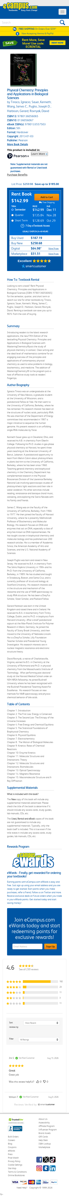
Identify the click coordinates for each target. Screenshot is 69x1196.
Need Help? (22, 1187)
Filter (11, 1039)
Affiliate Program (47, 1126)
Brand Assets (45, 1133)
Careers (11, 1140)
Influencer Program (48, 1129)
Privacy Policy (14, 1161)
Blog (10, 1143)
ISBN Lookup (45, 1143)
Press (10, 1154)
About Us (43, 1119)
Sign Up (50, 946)
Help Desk (43, 1140)
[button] (34, 981)
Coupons (12, 1147)
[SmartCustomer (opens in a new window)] (34, 266)
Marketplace (44, 1147)
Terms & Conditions (17, 1172)
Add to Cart (47, 197)
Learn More (38, 153)
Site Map (12, 1168)
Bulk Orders (13, 1136)
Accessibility (44, 1122)
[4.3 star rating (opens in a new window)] (42, 261)
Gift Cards (43, 1136)
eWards (11, 1150)
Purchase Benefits (17, 174)
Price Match (13, 1157)
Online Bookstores (16, 1175)
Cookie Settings (15, 1164)
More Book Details (17, 144)
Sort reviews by (13, 1024)
